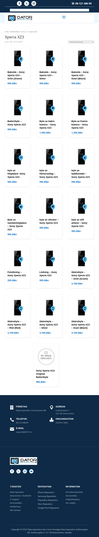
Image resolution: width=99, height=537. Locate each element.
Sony (23, 32)
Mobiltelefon (15, 32)
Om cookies (71, 503)
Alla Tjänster (15, 510)
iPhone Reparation (46, 492)
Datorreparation (17, 492)
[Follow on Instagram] (33, 3)
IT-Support (14, 499)
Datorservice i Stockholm (20, 495)
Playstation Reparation (48, 500)
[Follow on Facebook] (19, 3)
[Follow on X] (26, 3)
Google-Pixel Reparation (48, 507)
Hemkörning (15, 506)
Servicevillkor (71, 495)
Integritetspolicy (73, 499)
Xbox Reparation (45, 504)
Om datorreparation (74, 492)
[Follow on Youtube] (31, 471)
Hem (7, 32)
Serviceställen (16, 503)
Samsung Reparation (47, 496)
